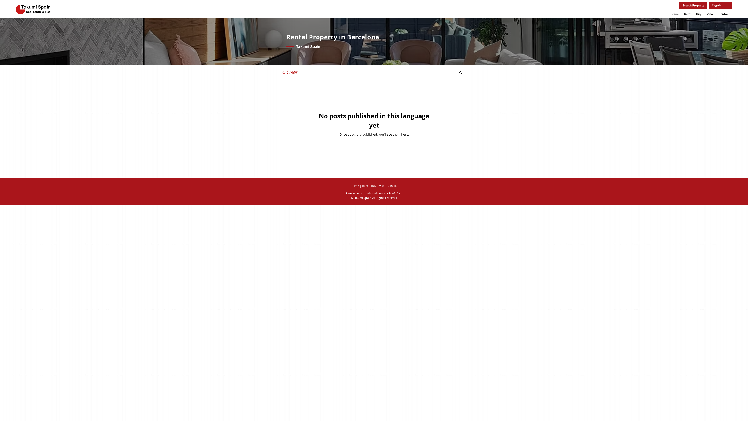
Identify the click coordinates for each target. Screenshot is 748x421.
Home (355, 186)
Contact (393, 186)
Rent (365, 186)
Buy (373, 186)
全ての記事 (290, 72)
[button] (693, 5)
